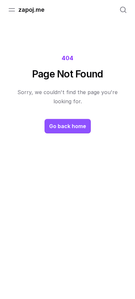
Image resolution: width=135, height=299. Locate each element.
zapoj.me (31, 9)
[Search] (123, 9)
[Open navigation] (11, 9)
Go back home (67, 126)
